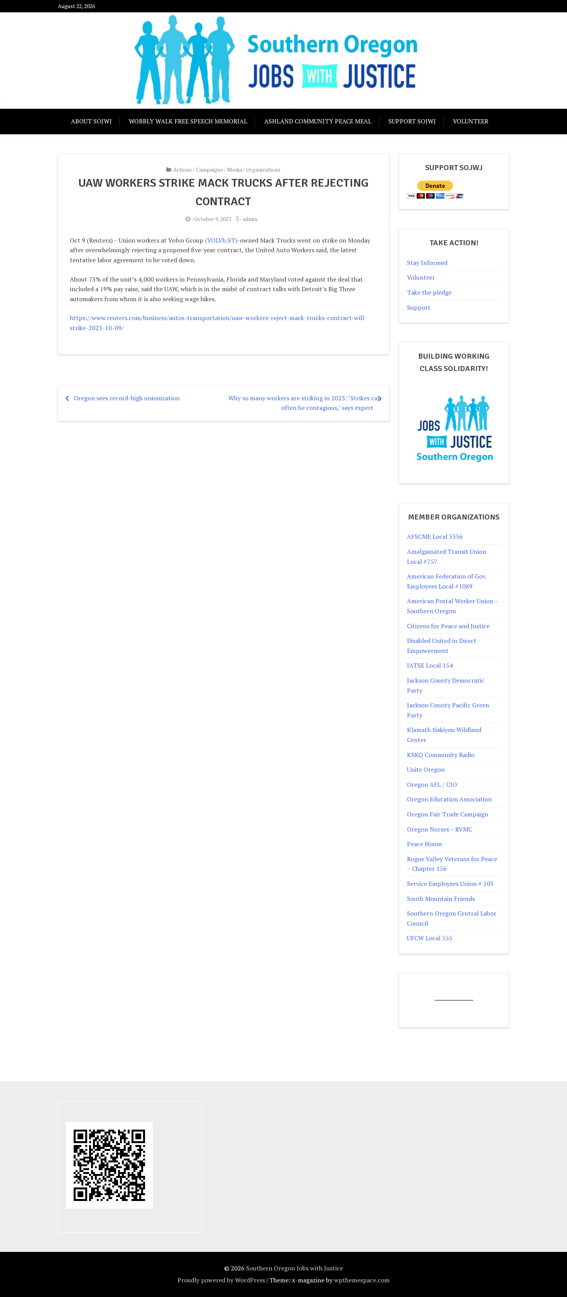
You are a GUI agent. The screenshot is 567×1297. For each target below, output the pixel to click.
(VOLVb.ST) (221, 240)
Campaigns (209, 169)
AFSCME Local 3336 (435, 536)
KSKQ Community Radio (440, 755)
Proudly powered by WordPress (221, 1280)
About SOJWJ (91, 121)
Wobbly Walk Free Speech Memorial (188, 121)
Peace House (424, 844)
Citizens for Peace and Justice (448, 626)
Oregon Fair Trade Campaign (447, 814)
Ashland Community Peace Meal (317, 121)
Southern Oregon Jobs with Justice (294, 1268)
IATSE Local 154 (430, 665)
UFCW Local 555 (429, 938)
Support (418, 307)
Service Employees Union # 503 (450, 883)
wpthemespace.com (362, 1280)
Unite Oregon (426, 769)
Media (234, 169)
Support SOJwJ (412, 121)
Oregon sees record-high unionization (127, 398)
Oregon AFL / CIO (432, 784)
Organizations (263, 169)
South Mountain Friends (441, 898)
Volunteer (470, 121)
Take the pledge (429, 292)
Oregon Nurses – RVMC (439, 829)
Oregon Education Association (449, 799)
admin (250, 219)
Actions (182, 169)
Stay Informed (427, 262)
